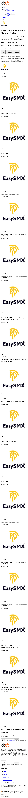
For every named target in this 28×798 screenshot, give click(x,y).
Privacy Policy (11, 740)
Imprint (5, 774)
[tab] (3, 52)
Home (4, 7)
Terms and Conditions (7, 780)
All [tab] (4, 73)
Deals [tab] (4, 76)
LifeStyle (9, 15)
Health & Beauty (11, 13)
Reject (2, 796)
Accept (6, 796)
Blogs (4, 17)
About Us (5, 771)
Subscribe (17, 739)
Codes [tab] (4, 75)
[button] (15, 9)
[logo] (5, 4)
